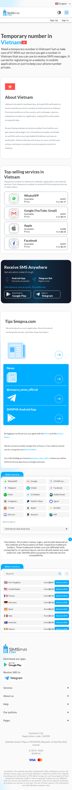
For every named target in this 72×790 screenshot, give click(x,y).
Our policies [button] (36, 712)
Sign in (65, 20)
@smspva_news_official (40, 458)
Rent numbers (30, 449)
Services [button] (36, 688)
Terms (47, 433)
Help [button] (36, 704)
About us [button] (36, 696)
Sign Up (54, 20)
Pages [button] (36, 720)
